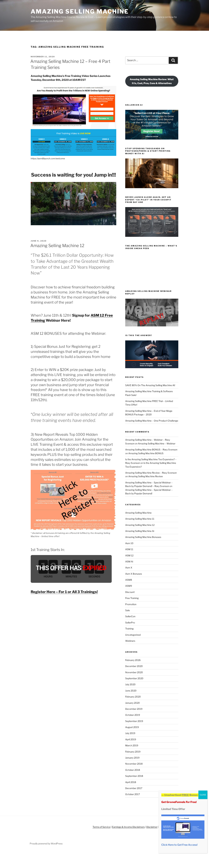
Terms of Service (101, 826)
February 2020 (133, 696)
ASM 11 (129, 549)
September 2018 (134, 776)
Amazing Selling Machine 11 (139, 518)
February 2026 (133, 660)
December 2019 (133, 708)
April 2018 (130, 782)
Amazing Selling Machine (80, 11)
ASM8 (128, 579)
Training (129, 628)
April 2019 (130, 739)
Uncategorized (133, 634)
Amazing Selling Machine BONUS (145, 453)
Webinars (130, 640)
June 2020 (131, 690)
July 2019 (130, 733)
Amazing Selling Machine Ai (139, 531)
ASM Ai (129, 561)
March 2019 (131, 745)
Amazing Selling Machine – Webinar (156, 443)
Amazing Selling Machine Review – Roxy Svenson (151, 472)
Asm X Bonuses (133, 573)
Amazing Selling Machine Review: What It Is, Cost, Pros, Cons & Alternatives (152, 81)
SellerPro (130, 622)
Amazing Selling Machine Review (145, 476)
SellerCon (130, 616)
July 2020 (130, 684)
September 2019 (134, 721)
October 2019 (132, 715)
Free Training (132, 598)
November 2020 (134, 672)
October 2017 (132, 794)
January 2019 (132, 757)
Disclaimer (151, 826)
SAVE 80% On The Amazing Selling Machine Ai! (150, 385)
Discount (130, 592)
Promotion (130, 604)
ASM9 (128, 585)
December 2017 (133, 788)
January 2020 (132, 702)
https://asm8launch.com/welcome (48, 158)
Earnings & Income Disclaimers (128, 826)
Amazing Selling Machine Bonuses (143, 537)
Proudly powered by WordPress (46, 843)
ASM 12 (129, 555)
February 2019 (132, 751)
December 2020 (134, 666)
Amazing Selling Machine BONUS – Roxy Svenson (151, 449)
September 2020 (134, 678)
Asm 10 (129, 543)
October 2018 (132, 770)
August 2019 (132, 727)
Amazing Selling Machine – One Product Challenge (151, 420)
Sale (127, 610)
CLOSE (203, 794)
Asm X (128, 567)
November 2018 (134, 763)
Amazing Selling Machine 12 (57, 245)
